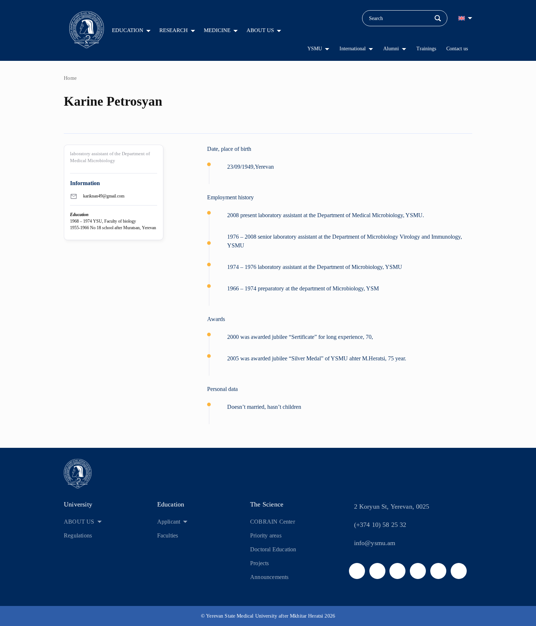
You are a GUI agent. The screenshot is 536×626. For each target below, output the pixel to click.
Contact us (457, 48)
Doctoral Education (273, 549)
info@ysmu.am (375, 543)
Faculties (167, 535)
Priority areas (265, 535)
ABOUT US (260, 30)
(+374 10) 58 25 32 (380, 524)
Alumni (391, 48)
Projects (259, 563)
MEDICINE (217, 30)
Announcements (269, 577)
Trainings (426, 48)
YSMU (314, 48)
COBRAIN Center (272, 522)
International (352, 48)
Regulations (78, 535)
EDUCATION (127, 30)
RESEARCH (173, 30)
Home (70, 78)
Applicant (168, 522)
